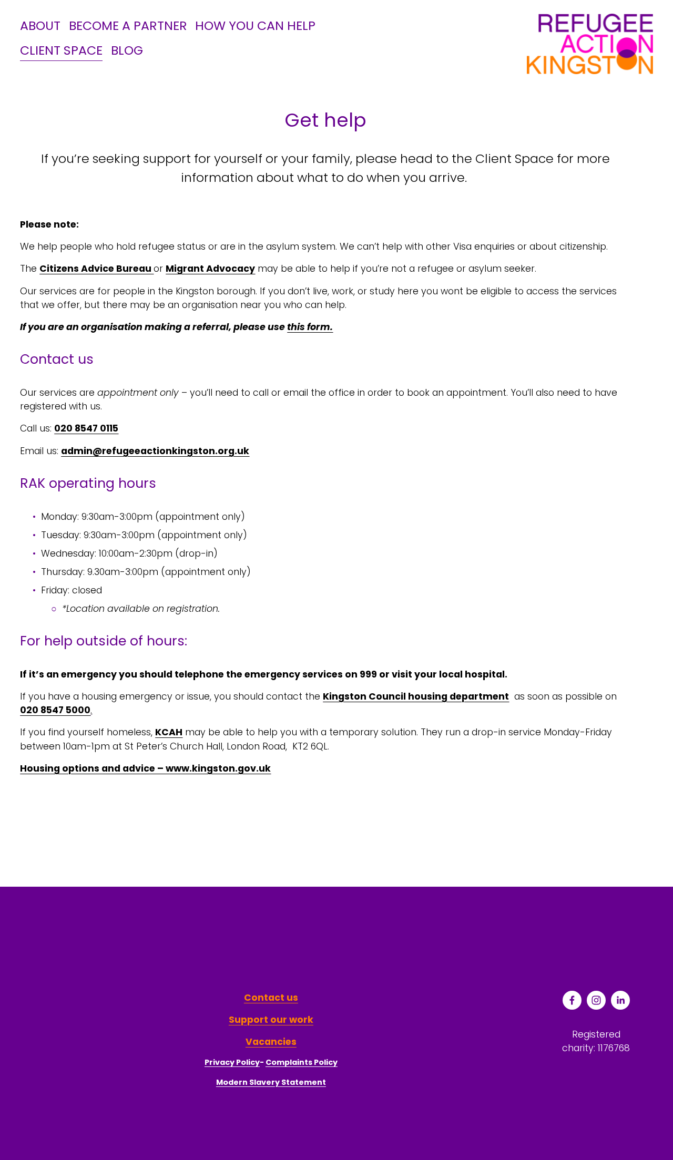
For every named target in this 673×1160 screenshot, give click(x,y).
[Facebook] (572, 1000)
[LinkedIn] (620, 1000)
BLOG (127, 50)
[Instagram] (596, 1000)
